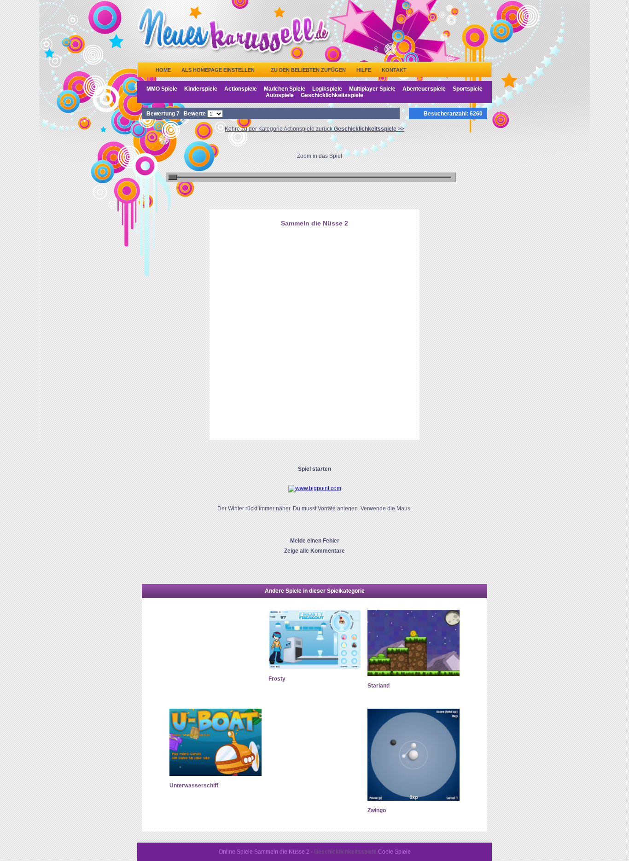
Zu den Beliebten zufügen (308, 70)
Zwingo (376, 810)
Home (163, 70)
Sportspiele (468, 89)
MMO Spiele (161, 89)
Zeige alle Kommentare (314, 551)
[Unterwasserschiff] (215, 774)
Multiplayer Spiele (372, 89)
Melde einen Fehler (314, 540)
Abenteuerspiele (424, 89)
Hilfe (363, 70)
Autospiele (280, 95)
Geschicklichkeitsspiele (332, 95)
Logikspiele (327, 89)
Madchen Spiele (284, 89)
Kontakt (394, 70)
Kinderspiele (200, 89)
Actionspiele (240, 89)
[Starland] (413, 674)
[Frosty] (314, 667)
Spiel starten (314, 469)
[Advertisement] (314, 277)
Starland (378, 685)
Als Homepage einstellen (218, 70)
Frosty (276, 679)
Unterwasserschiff (193, 785)
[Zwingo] (413, 799)
